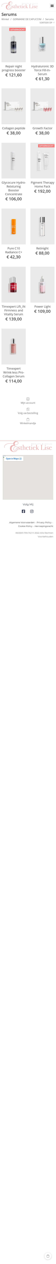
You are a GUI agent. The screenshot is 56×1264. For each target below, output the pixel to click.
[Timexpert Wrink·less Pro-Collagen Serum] (13, 346)
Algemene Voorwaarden (21, 522)
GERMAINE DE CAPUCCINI (27, 19)
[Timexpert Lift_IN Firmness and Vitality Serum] (13, 285)
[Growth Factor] (42, 106)
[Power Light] (42, 285)
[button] (52, 5)
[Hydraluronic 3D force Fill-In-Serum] (42, 44)
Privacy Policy (44, 522)
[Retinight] (42, 226)
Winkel (5, 19)
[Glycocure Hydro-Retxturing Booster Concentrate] (13, 161)
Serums (49, 19)
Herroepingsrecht (44, 526)
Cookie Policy (25, 526)
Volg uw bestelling (28, 413)
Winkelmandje (28, 423)
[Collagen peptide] (13, 106)
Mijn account (28, 402)
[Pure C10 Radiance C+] (13, 226)
